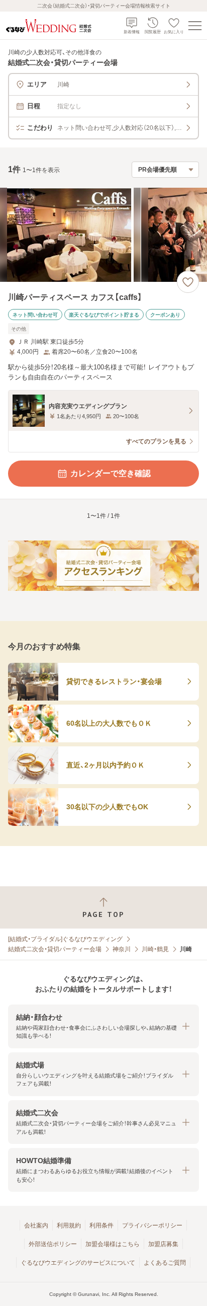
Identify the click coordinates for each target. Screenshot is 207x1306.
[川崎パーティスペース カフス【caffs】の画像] (103, 235)
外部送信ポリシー (53, 1244)
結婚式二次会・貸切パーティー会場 (54, 949)
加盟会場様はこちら (112, 1244)
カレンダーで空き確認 (110, 473)
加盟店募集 (163, 1244)
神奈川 (122, 949)
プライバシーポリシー (152, 1225)
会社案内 (36, 1225)
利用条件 (101, 1225)
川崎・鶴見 (155, 949)
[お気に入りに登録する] (188, 282)
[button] (103, 1026)
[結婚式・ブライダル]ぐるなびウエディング (65, 939)
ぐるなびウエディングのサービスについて (78, 1262)
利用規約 (69, 1225)
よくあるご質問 (165, 1262)
